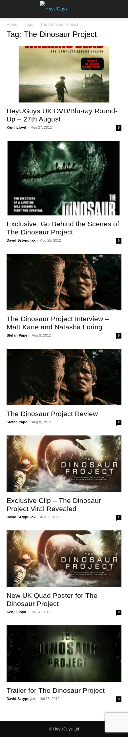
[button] (11, 9)
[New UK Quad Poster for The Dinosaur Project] (64, 558)
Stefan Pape (17, 335)
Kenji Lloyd (16, 127)
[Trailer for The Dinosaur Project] (64, 653)
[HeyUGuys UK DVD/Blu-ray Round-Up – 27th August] (64, 74)
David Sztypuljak (21, 240)
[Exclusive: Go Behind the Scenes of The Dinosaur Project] (64, 178)
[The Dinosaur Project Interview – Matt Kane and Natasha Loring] (64, 282)
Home (12, 24)
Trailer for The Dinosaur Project (56, 690)
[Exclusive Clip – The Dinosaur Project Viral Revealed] (64, 463)
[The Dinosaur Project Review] (64, 377)
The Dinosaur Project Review (52, 413)
